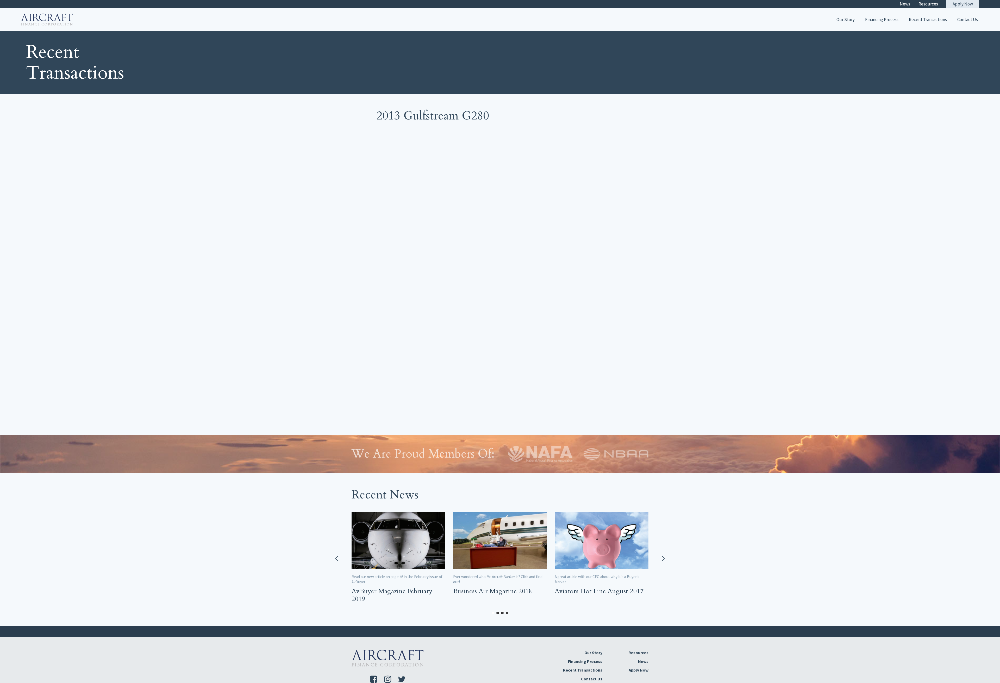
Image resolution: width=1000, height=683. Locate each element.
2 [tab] (497, 613)
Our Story (845, 19)
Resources (928, 4)
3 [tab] (502, 613)
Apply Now (963, 4)
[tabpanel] (398, 558)
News (905, 4)
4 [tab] (507, 613)
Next (663, 558)
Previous (337, 558)
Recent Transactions (928, 19)
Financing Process (881, 19)
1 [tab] (493, 613)
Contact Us (967, 19)
